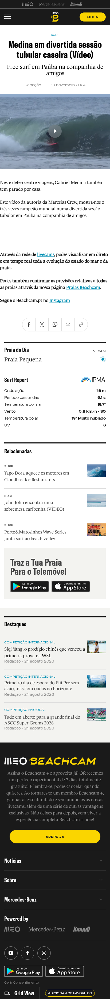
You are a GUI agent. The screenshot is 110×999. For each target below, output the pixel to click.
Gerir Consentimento (21, 982)
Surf (8, 466)
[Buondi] (76, 4)
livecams (45, 254)
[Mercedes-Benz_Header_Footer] (52, 4)
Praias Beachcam (83, 287)
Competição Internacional (29, 642)
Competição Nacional (25, 710)
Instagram (59, 300)
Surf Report (16, 380)
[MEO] (27, 4)
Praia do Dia (16, 350)
